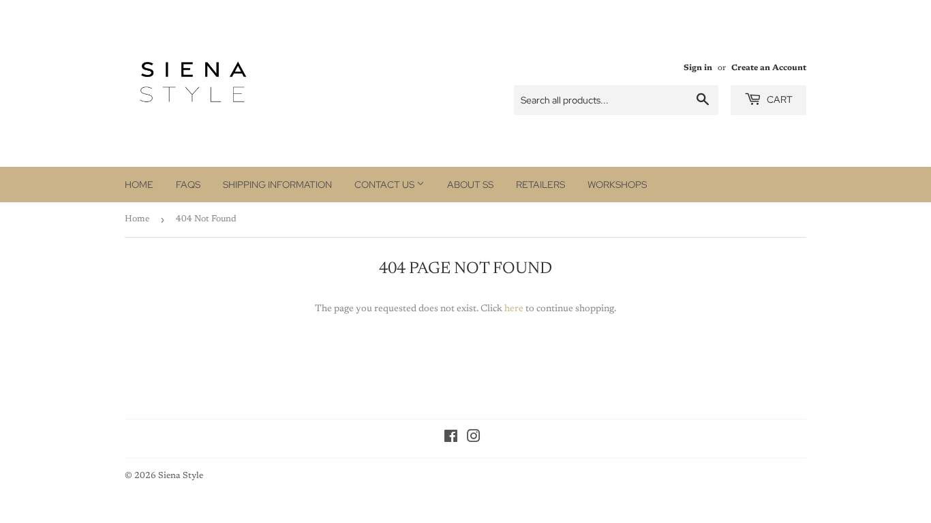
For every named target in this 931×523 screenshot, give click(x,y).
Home (139, 184)
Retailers (540, 184)
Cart (779, 99)
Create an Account (768, 68)
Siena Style (180, 475)
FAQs (188, 184)
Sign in (698, 68)
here (513, 309)
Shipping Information (277, 184)
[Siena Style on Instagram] (473, 439)
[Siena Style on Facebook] (451, 439)
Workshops (617, 184)
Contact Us (385, 184)
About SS (470, 184)
